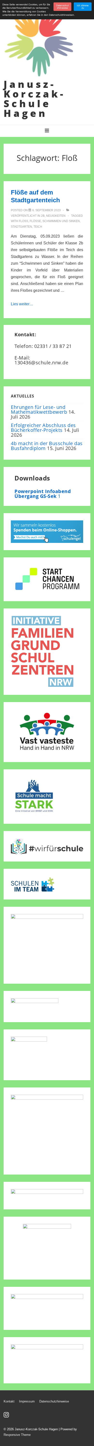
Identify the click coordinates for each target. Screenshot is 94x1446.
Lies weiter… (22, 304)
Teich (38, 226)
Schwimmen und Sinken (61, 221)
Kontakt (9, 1401)
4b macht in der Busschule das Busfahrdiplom (47, 445)
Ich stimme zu (83, 6)
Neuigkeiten (56, 215)
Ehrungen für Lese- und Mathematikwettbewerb (39, 409)
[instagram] (7, 1416)
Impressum (27, 1401)
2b (43, 215)
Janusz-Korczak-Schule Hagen (35, 98)
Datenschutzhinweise (54, 1401)
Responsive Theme (17, 1435)
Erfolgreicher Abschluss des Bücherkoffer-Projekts (43, 427)
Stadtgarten (21, 226)
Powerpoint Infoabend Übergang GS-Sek (42, 493)
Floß (23, 221)
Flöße (35, 221)
